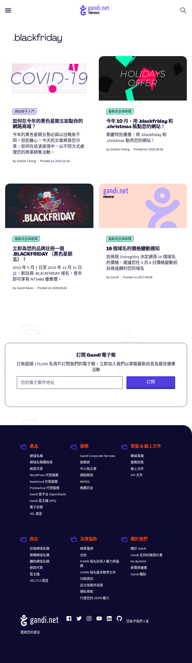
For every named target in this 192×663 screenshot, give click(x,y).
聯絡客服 (137, 456)
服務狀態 (137, 462)
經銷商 (85, 462)
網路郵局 (86, 475)
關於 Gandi (138, 548)
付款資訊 (86, 578)
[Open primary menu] (8, 10)
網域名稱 (36, 456)
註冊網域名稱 (39, 548)
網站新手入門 (24, 111)
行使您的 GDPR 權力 (94, 598)
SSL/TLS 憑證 (39, 580)
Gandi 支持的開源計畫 (146, 555)
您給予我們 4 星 (137, 621)
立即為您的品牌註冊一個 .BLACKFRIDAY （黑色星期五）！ (42, 254)
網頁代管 (36, 469)
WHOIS (84, 481)
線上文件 (137, 469)
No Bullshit (138, 561)
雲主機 (35, 574)
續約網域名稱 (39, 561)
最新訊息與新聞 (119, 111)
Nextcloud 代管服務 (44, 481)
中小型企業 (88, 469)
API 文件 (137, 475)
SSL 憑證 (36, 513)
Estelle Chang (26, 161)
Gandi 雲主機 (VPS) (43, 501)
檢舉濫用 (86, 548)
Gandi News (25, 288)
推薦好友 (86, 488)
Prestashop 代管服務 (44, 488)
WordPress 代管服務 (44, 475)
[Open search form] (183, 10)
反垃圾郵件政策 (91, 585)
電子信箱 (36, 507)
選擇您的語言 (30, 632)
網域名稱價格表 (41, 462)
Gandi (115, 277)
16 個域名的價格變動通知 (133, 249)
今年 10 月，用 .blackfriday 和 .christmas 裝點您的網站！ (139, 124)
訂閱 (151, 381)
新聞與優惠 (139, 567)
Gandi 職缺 (138, 574)
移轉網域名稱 (39, 555)
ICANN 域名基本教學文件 (98, 572)
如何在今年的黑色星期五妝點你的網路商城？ (48, 124)
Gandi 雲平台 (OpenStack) (48, 494)
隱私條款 (86, 591)
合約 (83, 555)
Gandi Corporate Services (97, 456)
